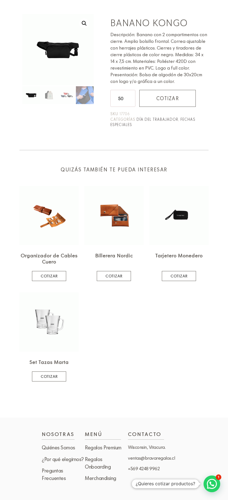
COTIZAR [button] (49, 276)
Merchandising (100, 478)
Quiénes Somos (58, 447)
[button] (84, 23)
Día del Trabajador (157, 119)
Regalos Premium (103, 447)
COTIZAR (167, 98)
